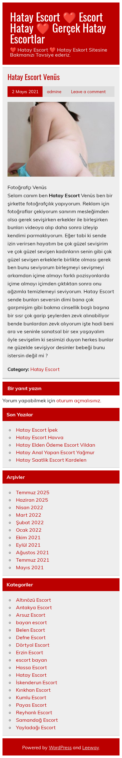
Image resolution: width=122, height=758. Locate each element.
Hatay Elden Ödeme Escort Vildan (55, 445)
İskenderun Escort (36, 682)
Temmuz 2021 (32, 560)
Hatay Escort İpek (37, 430)
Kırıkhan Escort (33, 690)
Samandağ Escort (37, 720)
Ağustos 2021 (32, 552)
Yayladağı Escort (36, 727)
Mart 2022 (28, 515)
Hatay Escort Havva (40, 437)
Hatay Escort (44, 369)
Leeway (90, 747)
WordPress (60, 747)
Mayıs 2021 (30, 567)
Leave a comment (88, 91)
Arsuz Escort (30, 615)
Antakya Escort (34, 607)
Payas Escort (31, 705)
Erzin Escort (29, 652)
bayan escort (31, 622)
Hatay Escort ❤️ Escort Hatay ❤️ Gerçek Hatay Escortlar (58, 27)
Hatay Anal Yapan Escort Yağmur (55, 452)
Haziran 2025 (32, 500)
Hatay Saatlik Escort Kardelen (51, 460)
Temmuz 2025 (32, 492)
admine (54, 91)
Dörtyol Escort (32, 645)
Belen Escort (30, 630)
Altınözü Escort (33, 600)
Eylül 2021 (28, 545)
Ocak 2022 (29, 530)
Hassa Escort (31, 667)
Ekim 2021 (28, 537)
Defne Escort (31, 637)
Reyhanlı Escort (34, 712)
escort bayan (31, 660)
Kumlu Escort (31, 697)
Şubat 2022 (30, 522)
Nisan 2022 (29, 507)
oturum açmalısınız (78, 400)
